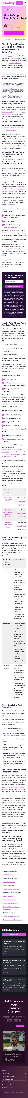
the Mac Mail (5, 452)
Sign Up (19, 3)
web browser (11, 204)
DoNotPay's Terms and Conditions (11, 291)
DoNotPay (8, 3)
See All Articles (14, 934)
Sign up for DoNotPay (14, 286)
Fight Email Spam (9, 9)
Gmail (14, 375)
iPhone (10, 456)
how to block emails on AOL (10, 449)
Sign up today (20, 1026)
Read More (6, 953)
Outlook (17, 410)
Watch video (8, 1048)
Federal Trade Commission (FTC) (8, 499)
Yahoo (23, 429)
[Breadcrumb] (2, 40)
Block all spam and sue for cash (14, 33)
